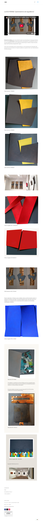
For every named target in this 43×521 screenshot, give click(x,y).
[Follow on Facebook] (5, 509)
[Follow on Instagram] (9, 509)
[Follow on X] (7, 509)
